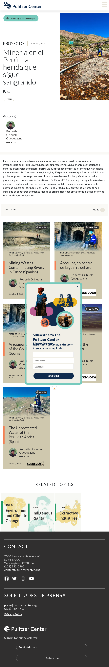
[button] (53, 339)
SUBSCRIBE (53, 375)
